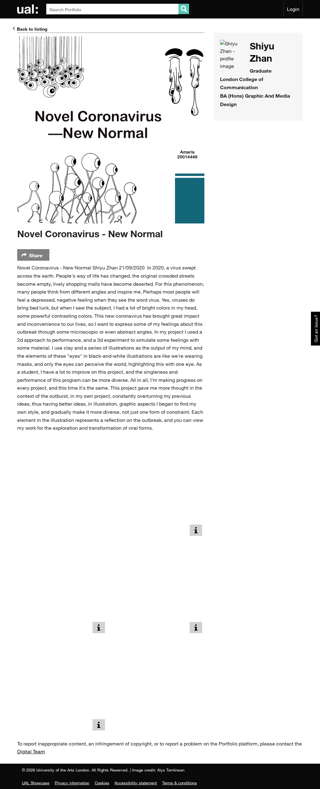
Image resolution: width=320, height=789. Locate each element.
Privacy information (72, 782)
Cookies (102, 782)
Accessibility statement (135, 782)
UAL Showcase (35, 782)
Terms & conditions (179, 782)
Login (293, 9)
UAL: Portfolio (28, 9)
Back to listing (32, 29)
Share (35, 255)
